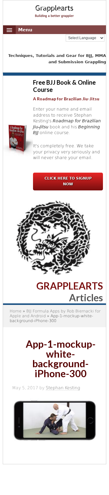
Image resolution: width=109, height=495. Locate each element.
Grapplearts (54, 9)
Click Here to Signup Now (68, 181)
